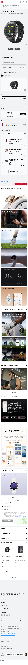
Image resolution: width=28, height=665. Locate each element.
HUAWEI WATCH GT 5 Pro (18, 593)
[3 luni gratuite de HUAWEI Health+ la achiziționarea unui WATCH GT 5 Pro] (14, 447)
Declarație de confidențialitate (6, 648)
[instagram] (9, 615)
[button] (20, 2)
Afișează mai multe (14, 171)
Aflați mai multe (4, 181)
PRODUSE (3, 599)
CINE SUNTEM (4, 608)
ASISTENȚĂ (4, 605)
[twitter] (4, 615)
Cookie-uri (3, 650)
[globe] (1, 641)
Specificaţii (10, 16)
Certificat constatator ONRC (8, 635)
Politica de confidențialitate (20, 516)
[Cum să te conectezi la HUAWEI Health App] (14, 410)
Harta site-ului (3, 644)
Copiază (23, 114)
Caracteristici (3, 16)
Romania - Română (5, 641)
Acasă (2, 593)
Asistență (15, 16)
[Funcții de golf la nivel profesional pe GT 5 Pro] (14, 336)
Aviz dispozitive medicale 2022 (8, 633)
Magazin (3, 602)
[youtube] (7, 615)
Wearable (8, 593)
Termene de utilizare (4, 646)
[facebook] (2, 615)
